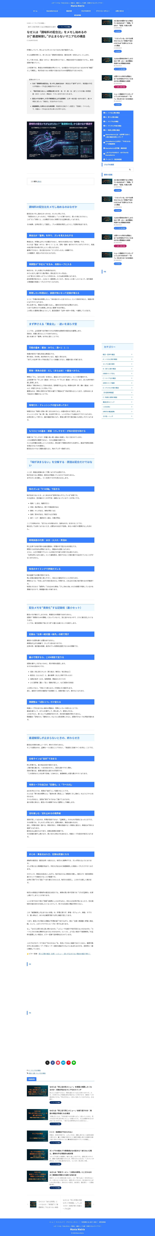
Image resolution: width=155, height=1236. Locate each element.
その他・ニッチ (108, 416)
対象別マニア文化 (109, 373)
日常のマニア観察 (109, 383)
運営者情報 (77, 15)
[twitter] (47, 1063)
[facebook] (53, 1063)
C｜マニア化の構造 (35, 1070)
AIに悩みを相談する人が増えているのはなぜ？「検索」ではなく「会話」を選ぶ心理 (123, 23)
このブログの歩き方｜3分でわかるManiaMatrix (116, 153)
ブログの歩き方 (86, 11)
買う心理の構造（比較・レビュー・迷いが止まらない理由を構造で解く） (65, 954)
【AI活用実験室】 (109, 392)
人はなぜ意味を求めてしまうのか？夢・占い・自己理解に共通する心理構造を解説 (123, 60)
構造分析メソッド (109, 402)
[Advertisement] (60, 194)
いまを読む (106, 407)
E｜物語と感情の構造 (112, 130)
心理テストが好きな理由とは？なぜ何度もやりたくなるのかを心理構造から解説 (123, 78)
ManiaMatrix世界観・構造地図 (116, 148)
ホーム (35, 11)
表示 (39, 181)
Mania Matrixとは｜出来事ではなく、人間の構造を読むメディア (118, 135)
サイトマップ (59, 1222)
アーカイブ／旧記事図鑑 (113, 159)
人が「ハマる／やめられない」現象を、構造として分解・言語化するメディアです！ (78, 1226)
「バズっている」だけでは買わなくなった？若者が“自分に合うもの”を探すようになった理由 (123, 42)
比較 (33, 1073)
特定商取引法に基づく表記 (89, 1222)
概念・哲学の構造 (109, 354)
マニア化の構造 (41, 1073)
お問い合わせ (120, 11)
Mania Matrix (77, 5)
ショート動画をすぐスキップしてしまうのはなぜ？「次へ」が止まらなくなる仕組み (123, 96)
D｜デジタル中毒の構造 (113, 126)
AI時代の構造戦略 (109, 411)
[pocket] (58, 1063)
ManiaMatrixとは (52, 11)
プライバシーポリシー (103, 11)
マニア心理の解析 (109, 364)
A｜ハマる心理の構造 (112, 113)
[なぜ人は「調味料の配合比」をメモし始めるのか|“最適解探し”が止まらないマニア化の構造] (63, 1063)
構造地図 (69, 11)
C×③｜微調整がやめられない (61, 1132)
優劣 (30, 1073)
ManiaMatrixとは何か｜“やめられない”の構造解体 (117, 142)
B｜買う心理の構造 (111, 117)
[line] (74, 1063)
